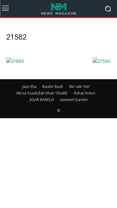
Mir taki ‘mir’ (79, 86)
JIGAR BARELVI (42, 99)
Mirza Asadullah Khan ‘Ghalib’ (42, 93)
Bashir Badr (52, 86)
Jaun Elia (29, 86)
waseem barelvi (74, 99)
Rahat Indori (84, 93)
